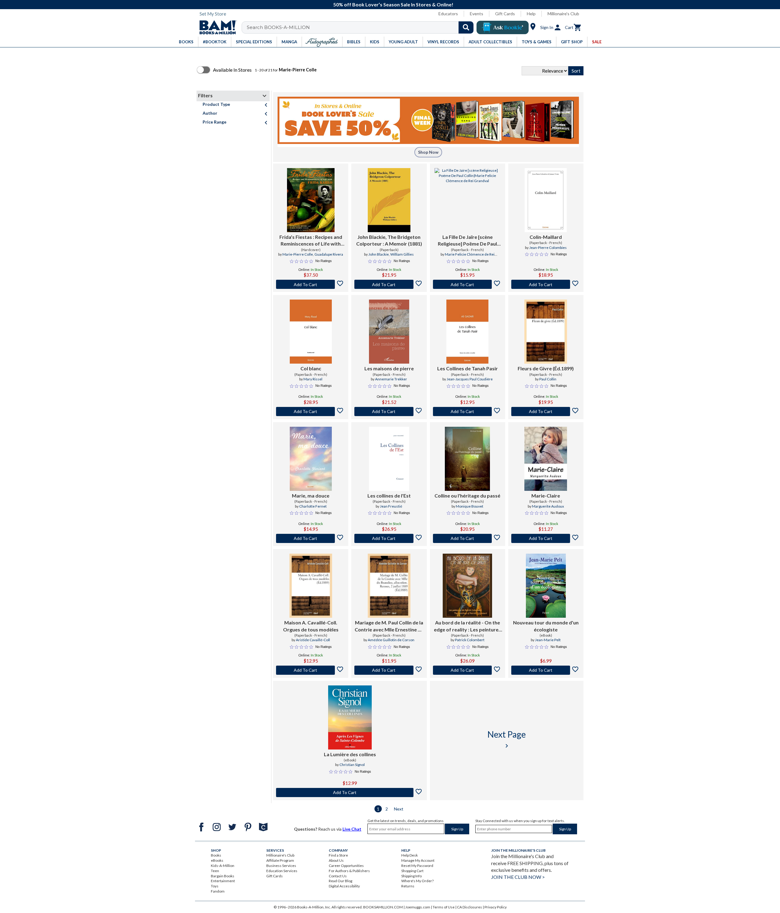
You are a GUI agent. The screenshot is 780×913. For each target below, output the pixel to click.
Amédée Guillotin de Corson (391, 640)
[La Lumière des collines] (350, 717)
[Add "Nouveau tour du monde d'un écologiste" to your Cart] (545, 670)
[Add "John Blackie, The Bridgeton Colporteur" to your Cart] (389, 284)
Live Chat (351, 829)
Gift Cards (505, 13)
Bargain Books (222, 876)
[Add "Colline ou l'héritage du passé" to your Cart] (467, 538)
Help (531, 13)
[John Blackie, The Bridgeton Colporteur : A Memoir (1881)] (389, 200)
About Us (336, 860)
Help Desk (409, 855)
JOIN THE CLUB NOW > (518, 877)
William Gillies (402, 254)
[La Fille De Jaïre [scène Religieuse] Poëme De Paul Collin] (467, 200)
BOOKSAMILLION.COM (383, 907)
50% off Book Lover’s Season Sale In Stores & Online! (393, 4)
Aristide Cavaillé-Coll (313, 640)
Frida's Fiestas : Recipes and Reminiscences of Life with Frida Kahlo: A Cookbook (310, 240)
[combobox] (361, 27)
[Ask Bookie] (503, 27)
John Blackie (378, 254)
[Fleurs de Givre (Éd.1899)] (546, 331)
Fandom (218, 891)
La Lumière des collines (350, 754)
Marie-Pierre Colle (297, 254)
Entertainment (223, 881)
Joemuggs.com (417, 907)
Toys (214, 886)
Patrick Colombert (469, 640)
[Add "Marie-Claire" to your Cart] (545, 538)
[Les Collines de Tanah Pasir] (467, 331)
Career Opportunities (346, 865)
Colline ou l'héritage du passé (467, 495)
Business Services (281, 865)
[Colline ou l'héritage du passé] (467, 458)
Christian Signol (352, 764)
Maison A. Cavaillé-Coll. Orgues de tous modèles (311, 626)
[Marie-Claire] (546, 458)
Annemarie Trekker (391, 379)
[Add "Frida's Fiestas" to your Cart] (310, 284)
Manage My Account (417, 860)
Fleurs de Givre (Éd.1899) (546, 368)
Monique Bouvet (469, 506)
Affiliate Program (280, 860)
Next (398, 808)
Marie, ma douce (310, 495)
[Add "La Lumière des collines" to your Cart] (350, 792)
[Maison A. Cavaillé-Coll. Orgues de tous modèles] (311, 585)
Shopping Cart (412, 870)
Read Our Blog (340, 881)
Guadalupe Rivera (328, 254)
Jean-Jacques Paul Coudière (470, 379)
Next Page (507, 739)
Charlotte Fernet (313, 506)
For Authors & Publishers (349, 870)
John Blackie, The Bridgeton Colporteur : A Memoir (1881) (389, 240)
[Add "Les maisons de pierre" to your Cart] (389, 411)
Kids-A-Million (222, 865)
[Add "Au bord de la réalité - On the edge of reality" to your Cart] (467, 670)
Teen (215, 870)
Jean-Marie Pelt (548, 640)
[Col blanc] (310, 331)
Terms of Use (444, 907)
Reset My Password (417, 865)
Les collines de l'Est (389, 495)
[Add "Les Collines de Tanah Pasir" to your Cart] (467, 411)
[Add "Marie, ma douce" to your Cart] (310, 538)
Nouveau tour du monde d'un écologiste (546, 626)
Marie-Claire (545, 495)
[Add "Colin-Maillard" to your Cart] (545, 284)
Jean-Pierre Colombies (548, 247)
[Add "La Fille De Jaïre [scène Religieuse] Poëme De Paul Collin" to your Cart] (467, 284)
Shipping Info (411, 876)
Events (476, 13)
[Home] (216, 27)
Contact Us (338, 876)
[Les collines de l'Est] (388, 458)
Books (216, 855)
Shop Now (428, 152)
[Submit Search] (466, 27)
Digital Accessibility (344, 886)
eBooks (217, 860)
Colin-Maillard (546, 237)
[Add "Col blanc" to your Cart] (310, 411)
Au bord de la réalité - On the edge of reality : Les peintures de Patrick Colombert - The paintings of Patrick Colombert (467, 626)
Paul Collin (547, 379)
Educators (448, 13)
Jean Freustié (391, 506)
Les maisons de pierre (389, 368)
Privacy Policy (495, 907)
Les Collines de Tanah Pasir (467, 368)
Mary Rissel (312, 379)
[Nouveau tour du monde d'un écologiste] (545, 585)
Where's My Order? (417, 881)
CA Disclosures (469, 907)
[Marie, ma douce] (310, 458)
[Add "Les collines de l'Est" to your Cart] (389, 538)
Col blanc (310, 368)
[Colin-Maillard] (545, 200)
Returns (407, 886)
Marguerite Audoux (548, 506)
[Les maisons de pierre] (389, 331)
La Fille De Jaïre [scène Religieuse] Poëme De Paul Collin (467, 240)
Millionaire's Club (563, 13)
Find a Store (338, 855)
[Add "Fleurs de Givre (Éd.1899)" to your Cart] (545, 411)
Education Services (281, 870)
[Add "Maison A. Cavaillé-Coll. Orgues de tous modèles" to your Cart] (310, 670)
